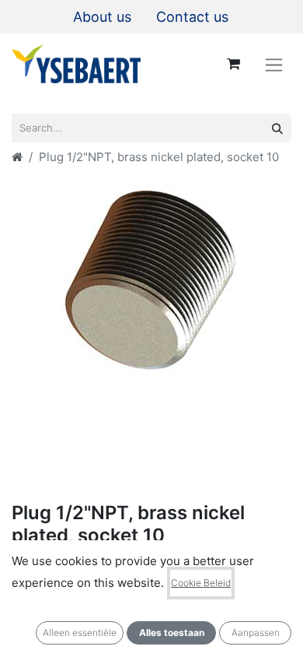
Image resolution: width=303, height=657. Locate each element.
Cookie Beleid (201, 582)
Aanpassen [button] (256, 632)
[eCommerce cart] (233, 64)
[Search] (277, 128)
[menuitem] (102, 16)
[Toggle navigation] (273, 64)
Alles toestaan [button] (171, 632)
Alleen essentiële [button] (80, 632)
